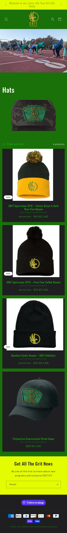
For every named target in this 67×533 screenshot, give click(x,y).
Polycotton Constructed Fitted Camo (33, 438)
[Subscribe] (57, 484)
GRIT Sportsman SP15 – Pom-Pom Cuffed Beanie (33, 282)
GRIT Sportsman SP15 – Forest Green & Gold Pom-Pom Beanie (33, 207)
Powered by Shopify (48, 527)
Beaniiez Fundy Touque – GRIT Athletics (33, 355)
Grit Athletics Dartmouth (28, 527)
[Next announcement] (61, 4)
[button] (6, 19)
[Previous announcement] (5, 4)
